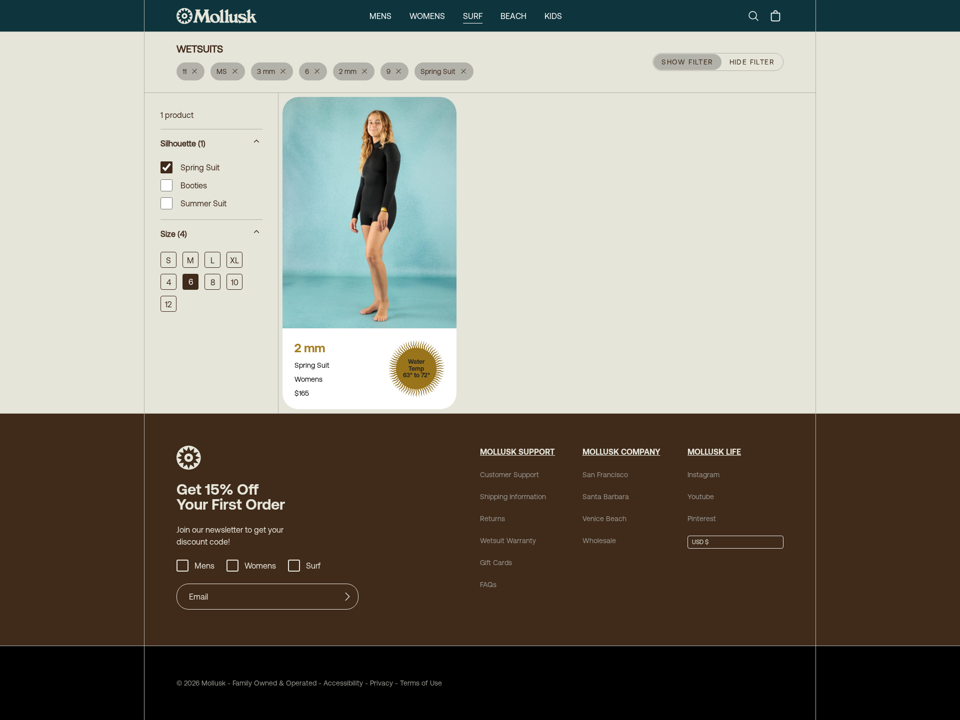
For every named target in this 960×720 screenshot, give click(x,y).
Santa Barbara (605, 497)
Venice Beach (604, 519)
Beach (513, 15)
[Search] (758, 16)
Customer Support (509, 475)
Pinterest (702, 519)
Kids (553, 15)
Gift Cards (496, 563)
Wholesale (599, 541)
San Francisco (605, 475)
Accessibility (339, 683)
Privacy (381, 683)
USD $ (700, 542)
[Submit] (348, 597)
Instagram (704, 475)
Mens (381, 15)
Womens (427, 15)
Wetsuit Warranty (508, 541)
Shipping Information (513, 497)
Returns (492, 519)
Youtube (701, 497)
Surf (472, 15)
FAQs (488, 585)
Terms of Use (421, 683)
